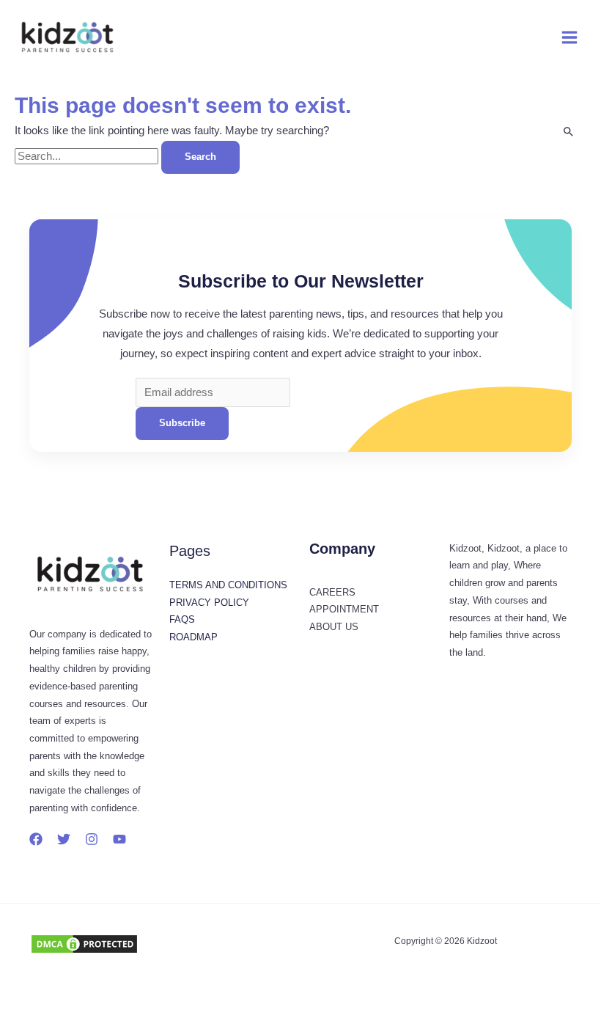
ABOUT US (333, 626)
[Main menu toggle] (569, 37)
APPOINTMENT (344, 609)
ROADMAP (193, 637)
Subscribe (182, 422)
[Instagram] (91, 839)
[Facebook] (36, 839)
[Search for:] (88, 156)
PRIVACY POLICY (209, 602)
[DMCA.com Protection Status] (84, 943)
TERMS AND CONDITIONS (228, 584)
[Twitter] (63, 839)
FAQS (182, 619)
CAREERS (332, 592)
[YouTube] (119, 839)
